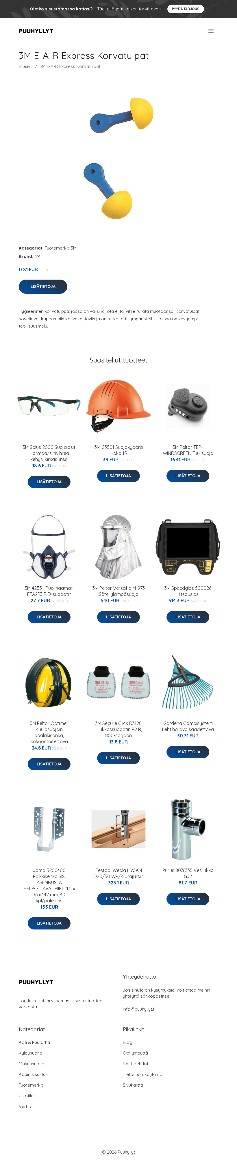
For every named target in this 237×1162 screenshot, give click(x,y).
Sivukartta (133, 1085)
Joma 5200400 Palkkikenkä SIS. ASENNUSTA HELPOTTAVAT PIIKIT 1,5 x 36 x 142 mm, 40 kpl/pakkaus (49, 885)
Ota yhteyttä (135, 1053)
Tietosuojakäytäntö (142, 1074)
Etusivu (26, 66)
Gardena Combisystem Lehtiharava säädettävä (188, 726)
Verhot (26, 1106)
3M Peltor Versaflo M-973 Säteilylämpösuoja (118, 591)
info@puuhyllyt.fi (139, 1009)
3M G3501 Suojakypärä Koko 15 (119, 450)
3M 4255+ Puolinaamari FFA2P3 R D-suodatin (49, 591)
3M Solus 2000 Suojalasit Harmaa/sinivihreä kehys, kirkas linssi (49, 453)
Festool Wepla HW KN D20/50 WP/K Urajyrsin (118, 873)
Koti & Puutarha (34, 1042)
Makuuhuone (31, 1063)
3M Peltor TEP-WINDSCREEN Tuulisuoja (188, 450)
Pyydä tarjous (185, 9)
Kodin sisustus (33, 1074)
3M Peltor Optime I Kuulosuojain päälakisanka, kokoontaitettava (49, 732)
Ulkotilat (27, 1095)
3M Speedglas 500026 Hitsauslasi (187, 591)
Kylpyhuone (30, 1053)
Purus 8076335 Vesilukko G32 (188, 873)
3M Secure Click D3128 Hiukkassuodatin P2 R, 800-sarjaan (118, 729)
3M (74, 248)
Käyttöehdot (135, 1063)
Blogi (128, 1042)
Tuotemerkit (57, 248)
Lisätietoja (43, 286)
